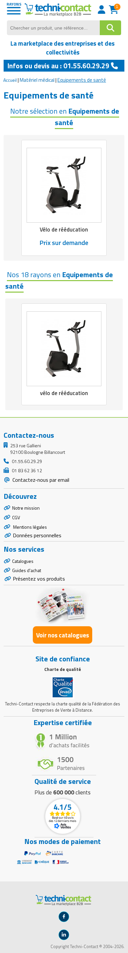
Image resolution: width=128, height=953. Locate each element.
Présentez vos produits (39, 578)
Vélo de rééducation (64, 229)
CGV (16, 517)
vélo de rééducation (64, 393)
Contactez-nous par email (40, 479)
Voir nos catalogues (62, 635)
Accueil (10, 80)
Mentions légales (29, 526)
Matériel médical (37, 80)
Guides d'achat (26, 570)
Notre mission (26, 507)
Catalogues (22, 561)
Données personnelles (37, 535)
